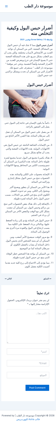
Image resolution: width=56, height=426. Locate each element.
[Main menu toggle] (6, 6)
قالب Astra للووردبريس (28, 419)
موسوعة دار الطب (38, 6)
